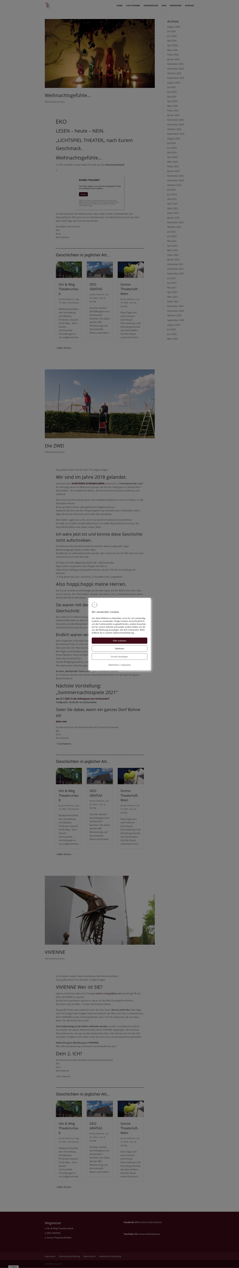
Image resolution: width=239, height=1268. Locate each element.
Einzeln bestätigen (119, 656)
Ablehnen (119, 648)
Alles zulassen (119, 640)
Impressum (126, 665)
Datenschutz (113, 665)
